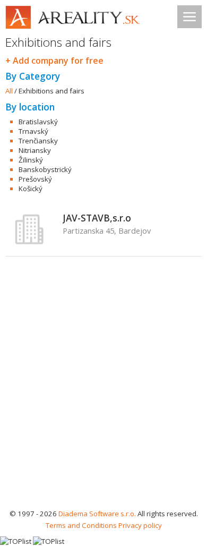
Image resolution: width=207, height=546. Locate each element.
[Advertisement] (103, 398)
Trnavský (33, 131)
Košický (30, 188)
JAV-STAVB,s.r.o (97, 218)
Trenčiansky (38, 141)
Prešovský (35, 179)
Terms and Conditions (81, 525)
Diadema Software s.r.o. (97, 513)
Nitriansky (35, 150)
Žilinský (31, 160)
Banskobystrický (45, 169)
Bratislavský (38, 121)
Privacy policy (140, 525)
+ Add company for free (54, 60)
